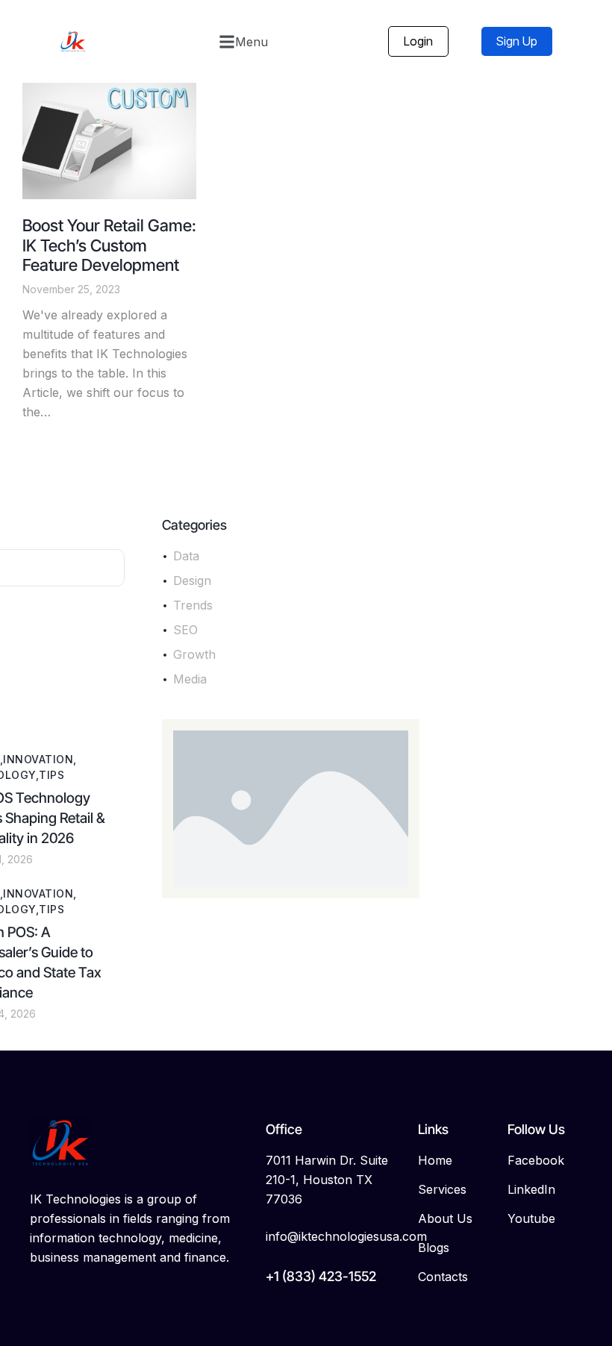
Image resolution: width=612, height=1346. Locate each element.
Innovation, (39, 759)
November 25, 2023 (71, 289)
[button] (243, 42)
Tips (51, 775)
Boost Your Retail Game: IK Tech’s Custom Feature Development (109, 245)
